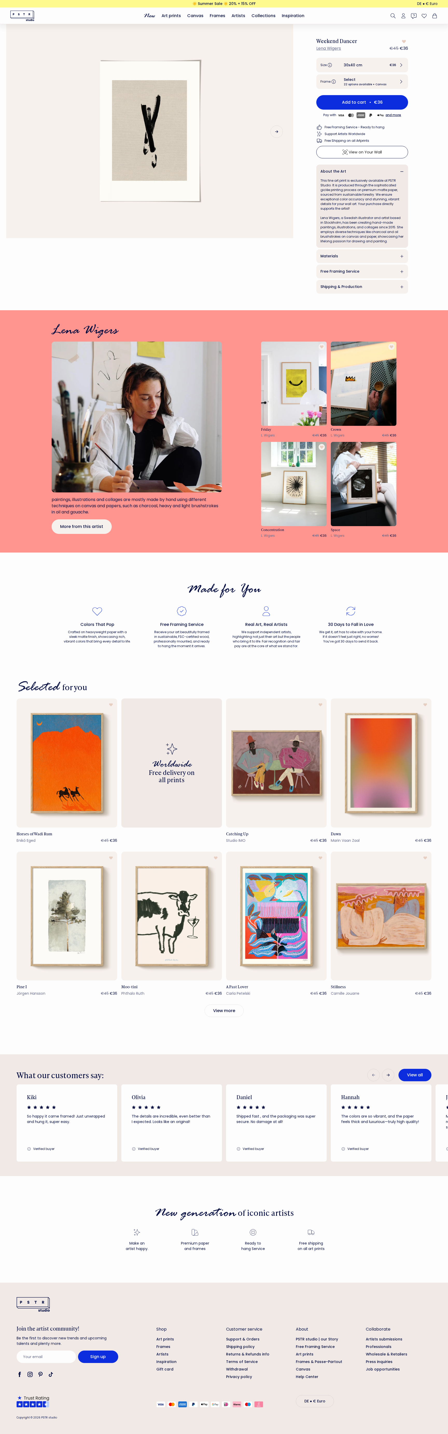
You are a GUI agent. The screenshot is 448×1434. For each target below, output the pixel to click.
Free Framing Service (339, 271)
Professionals (378, 1346)
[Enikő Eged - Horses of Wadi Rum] (67, 762)
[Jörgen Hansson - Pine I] (67, 916)
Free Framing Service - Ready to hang (354, 127)
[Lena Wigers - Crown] (364, 384)
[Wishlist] (424, 16)
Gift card (164, 1369)
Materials (329, 256)
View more (224, 1011)
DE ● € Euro (427, 3)
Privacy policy (239, 1376)
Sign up (98, 1357)
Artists (238, 16)
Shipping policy (240, 1346)
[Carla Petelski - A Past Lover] (276, 916)
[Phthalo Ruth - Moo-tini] (171, 916)
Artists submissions (384, 1339)
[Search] (393, 16)
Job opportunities (383, 1369)
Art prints (171, 16)
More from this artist (81, 526)
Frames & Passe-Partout (319, 1361)
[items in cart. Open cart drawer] (434, 16)
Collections (263, 16)
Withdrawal (237, 1369)
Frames (217, 16)
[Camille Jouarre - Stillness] (381, 916)
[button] (362, 65)
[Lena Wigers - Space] (364, 484)
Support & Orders (243, 1339)
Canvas (195, 16)
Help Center (307, 1376)
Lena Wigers (328, 48)
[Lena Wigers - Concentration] (294, 484)
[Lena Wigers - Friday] (294, 384)
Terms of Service (242, 1361)
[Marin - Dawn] (381, 762)
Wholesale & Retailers (386, 1354)
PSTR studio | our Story (317, 1339)
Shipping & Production (341, 286)
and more (393, 115)
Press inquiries (379, 1361)
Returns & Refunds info (247, 1354)
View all (415, 1075)
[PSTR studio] (22, 16)
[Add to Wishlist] (403, 41)
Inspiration (293, 16)
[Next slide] (276, 131)
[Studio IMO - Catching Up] (276, 762)
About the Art (333, 171)
